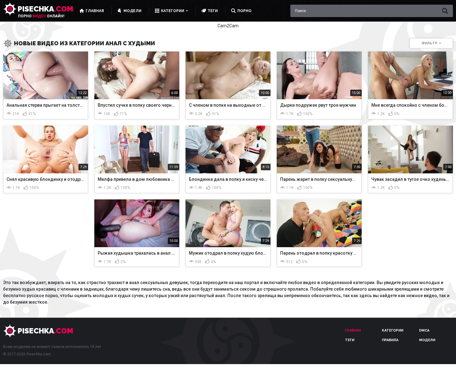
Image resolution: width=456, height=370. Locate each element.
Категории (392, 330)
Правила (390, 340)
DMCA (424, 330)
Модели (427, 340)
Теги (349, 340)
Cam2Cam (228, 25)
